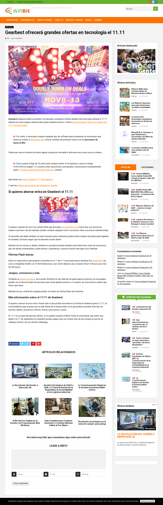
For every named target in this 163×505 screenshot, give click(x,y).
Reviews (134, 96)
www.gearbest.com (69, 227)
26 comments (143, 213)
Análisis (134, 126)
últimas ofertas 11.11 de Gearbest (37, 179)
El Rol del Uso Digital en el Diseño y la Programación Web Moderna (25, 423)
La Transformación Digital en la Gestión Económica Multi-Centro (92, 387)
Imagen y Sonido (74, 20)
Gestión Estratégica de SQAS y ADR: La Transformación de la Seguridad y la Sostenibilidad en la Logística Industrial (58, 388)
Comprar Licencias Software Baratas (30, 2)
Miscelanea (9, 27)
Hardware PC (28, 20)
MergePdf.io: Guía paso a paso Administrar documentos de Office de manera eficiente (142, 135)
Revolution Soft (37, 139)
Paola (119, 256)
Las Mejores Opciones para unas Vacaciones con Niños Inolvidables (141, 105)
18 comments (144, 199)
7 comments (145, 240)
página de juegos (27, 279)
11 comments (145, 227)
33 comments (144, 183)
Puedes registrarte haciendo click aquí (37, 170)
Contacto (10, 2)
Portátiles (12, 20)
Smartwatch (135, 155)
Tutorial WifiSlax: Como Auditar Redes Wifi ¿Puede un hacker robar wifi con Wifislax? (135, 275)
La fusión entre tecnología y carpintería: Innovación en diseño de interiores (141, 120)
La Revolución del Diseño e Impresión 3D (25, 386)
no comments (18, 38)
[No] (160, 501)
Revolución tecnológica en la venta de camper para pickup (92, 423)
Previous (117, 419)
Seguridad (134, 183)
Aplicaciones (135, 240)
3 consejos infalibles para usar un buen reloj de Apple (142, 150)
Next (155, 419)
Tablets (59, 20)
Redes (88, 20)
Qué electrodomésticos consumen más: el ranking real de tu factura (140, 324)
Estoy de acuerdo (147, 501)
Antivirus (134, 213)
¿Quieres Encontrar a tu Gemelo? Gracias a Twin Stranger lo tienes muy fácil (142, 221)
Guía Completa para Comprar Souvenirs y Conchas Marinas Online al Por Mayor (58, 423)
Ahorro (134, 331)
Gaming (98, 20)
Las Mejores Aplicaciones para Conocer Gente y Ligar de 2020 (142, 235)
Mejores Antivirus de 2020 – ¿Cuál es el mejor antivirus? (142, 208)
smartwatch (98, 260)
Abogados (135, 347)
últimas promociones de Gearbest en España (37, 185)
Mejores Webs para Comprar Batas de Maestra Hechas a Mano (141, 91)
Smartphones (44, 20)
